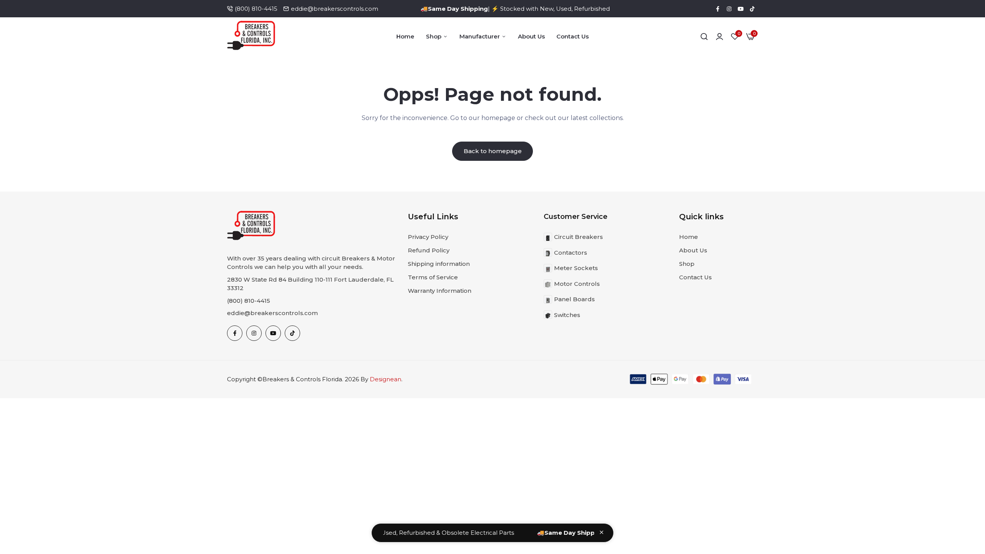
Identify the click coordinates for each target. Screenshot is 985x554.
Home (405, 36)
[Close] (601, 532)
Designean (385, 379)
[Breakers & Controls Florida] (251, 37)
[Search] (704, 36)
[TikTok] (752, 9)
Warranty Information (439, 290)
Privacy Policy (428, 236)
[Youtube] (740, 9)
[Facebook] (717, 9)
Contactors (570, 252)
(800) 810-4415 (256, 8)
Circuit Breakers (578, 236)
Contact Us (572, 36)
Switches (567, 315)
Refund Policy (428, 250)
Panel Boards (574, 299)
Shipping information (439, 263)
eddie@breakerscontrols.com (334, 8)
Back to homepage (493, 151)
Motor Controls (577, 283)
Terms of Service (433, 277)
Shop (433, 36)
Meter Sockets (576, 268)
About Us (531, 36)
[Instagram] (729, 9)
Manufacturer (479, 36)
